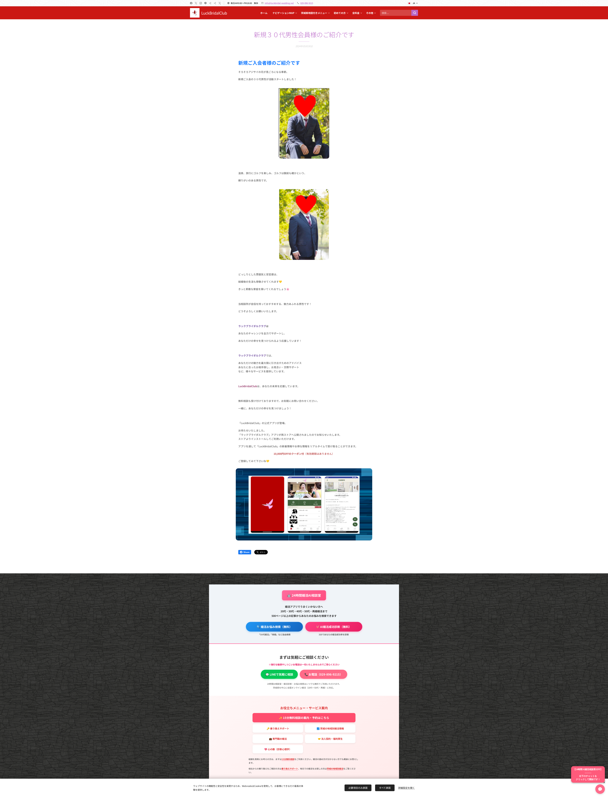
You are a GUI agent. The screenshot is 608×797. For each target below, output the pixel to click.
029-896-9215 (306, 3)
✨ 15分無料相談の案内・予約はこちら (304, 718)
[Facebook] (191, 3)
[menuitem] (265, 13)
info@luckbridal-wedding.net (279, 3)
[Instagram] (201, 3)
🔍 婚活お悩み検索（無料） (274, 627)
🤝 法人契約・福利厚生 (330, 738)
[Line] (205, 3)
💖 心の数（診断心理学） (277, 749)
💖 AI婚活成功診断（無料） (334, 627)
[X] (196, 3)
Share (246, 552)
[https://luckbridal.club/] (210, 3)
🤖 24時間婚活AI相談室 (304, 595)
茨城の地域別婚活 (335, 768)
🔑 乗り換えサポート (278, 728)
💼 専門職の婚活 (278, 738)
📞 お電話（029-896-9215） (323, 674)
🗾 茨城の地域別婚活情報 (330, 728)
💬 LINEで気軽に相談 (279, 674)
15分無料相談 (288, 759)
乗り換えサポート (290, 768)
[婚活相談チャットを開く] (600, 789)
